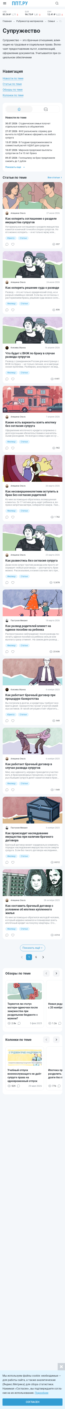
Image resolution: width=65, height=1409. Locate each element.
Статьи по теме (12, 84)
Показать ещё (31, 947)
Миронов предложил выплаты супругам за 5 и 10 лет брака (28, 152)
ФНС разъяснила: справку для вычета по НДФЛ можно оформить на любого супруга (30, 134)
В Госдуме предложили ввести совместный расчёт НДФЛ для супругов (28, 144)
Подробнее (41, 1392)
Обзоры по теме (12, 89)
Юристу (10, 238)
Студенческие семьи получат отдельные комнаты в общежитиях (27, 125)
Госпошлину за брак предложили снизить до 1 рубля (30, 159)
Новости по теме (13, 78)
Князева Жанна (18, 348)
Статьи (23, 238)
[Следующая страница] (43, 957)
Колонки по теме (13, 95)
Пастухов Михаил (19, 620)
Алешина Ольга (18, 213)
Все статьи (54, 177)
